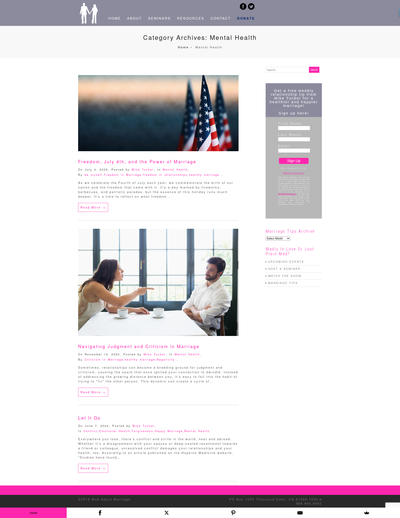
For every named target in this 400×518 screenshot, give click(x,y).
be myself (93, 175)
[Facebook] (100, 513)
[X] (166, 513)
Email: (285, 146)
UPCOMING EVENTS (286, 262)
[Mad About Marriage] (88, 22)
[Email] (300, 513)
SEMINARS (159, 18)
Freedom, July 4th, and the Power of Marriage (137, 161)
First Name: (290, 123)
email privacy (294, 173)
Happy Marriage (169, 431)
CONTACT (221, 18)
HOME (114, 18)
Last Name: (290, 135)
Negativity (166, 359)
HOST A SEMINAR (284, 269)
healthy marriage (204, 175)
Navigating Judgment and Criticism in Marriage (139, 346)
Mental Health (175, 169)
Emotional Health (114, 431)
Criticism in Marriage (104, 359)
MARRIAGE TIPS (283, 283)
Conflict (91, 431)
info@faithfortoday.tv (287, 194)
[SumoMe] (366, 513)
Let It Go (89, 418)
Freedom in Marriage (122, 175)
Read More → (93, 207)
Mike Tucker (143, 169)
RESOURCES (190, 18)
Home (183, 47)
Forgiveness (142, 431)
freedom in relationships (165, 175)
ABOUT (134, 18)
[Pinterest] (233, 513)
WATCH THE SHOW (284, 276)
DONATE (246, 18)
